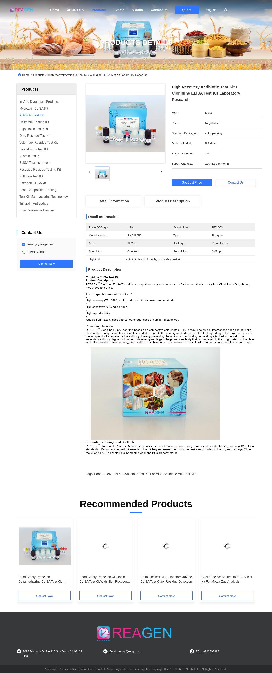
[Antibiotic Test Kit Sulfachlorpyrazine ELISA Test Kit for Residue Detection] (166, 546)
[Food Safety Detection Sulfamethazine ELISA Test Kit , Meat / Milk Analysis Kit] (45, 546)
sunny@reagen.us (41, 244)
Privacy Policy (67, 669)
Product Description (173, 201)
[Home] (22, 10)
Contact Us (159, 10)
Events (119, 10)
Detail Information (114, 201)
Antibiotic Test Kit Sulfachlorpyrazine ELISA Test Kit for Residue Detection (166, 579)
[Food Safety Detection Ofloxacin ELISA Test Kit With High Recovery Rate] (105, 546)
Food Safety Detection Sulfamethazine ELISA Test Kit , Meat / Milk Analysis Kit (41, 579)
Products (99, 10)
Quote (186, 10)
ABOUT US (75, 10)
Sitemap (50, 669)
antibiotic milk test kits (180, 474)
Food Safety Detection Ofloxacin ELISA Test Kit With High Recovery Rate (104, 579)
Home (54, 10)
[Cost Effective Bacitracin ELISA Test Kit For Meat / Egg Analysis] (227, 546)
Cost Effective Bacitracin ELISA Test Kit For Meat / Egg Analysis (226, 579)
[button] (24, 555)
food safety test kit (108, 474)
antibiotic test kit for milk (143, 474)
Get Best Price (192, 182)
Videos (137, 10)
